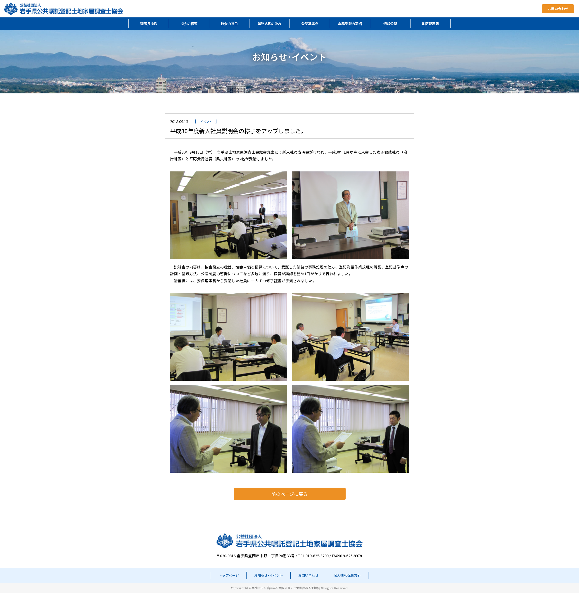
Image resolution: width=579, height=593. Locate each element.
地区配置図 (430, 23)
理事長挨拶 (148, 23)
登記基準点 (309, 23)
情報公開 (390, 23)
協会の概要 (188, 23)
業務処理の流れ (269, 23)
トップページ (228, 575)
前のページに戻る (289, 494)
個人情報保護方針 (347, 575)
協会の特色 (229, 23)
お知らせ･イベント (268, 575)
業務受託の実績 (350, 23)
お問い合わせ (558, 9)
